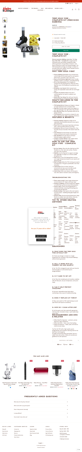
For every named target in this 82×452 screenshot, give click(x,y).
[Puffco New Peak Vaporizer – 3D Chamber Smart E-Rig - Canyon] (73, 388)
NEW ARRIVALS (49, 8)
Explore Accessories (59, 324)
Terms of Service (49, 431)
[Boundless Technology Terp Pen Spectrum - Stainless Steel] (26, 387)
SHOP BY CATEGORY (23, 8)
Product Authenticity (18, 435)
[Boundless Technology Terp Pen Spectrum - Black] (24, 387)
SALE (42, 8)
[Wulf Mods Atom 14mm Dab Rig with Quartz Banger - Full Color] (10, 387)
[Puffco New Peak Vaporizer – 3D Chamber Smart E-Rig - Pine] (71, 388)
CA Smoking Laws (49, 435)
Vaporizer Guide (33, 429)
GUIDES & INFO (59, 8)
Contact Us (16, 429)
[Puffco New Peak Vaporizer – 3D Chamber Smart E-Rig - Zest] (70, 388)
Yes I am (41, 239)
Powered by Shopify (41, 447)
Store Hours (16, 437)
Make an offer (66, 51)
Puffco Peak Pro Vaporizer (60, 320)
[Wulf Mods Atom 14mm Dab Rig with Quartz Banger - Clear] (8, 387)
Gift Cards (4, 435)
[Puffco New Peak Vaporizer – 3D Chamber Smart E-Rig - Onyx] (76, 388)
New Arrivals (5, 431)
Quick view (9, 380)
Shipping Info (17, 431)
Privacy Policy (49, 429)
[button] (66, 26)
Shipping (54, 28)
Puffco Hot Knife (58, 323)
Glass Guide (32, 431)
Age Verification (49, 433)
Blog (31, 435)
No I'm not (41, 236)
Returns (16, 433)
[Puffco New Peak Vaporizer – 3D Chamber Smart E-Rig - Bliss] (74, 388)
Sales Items (4, 433)
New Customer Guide (34, 433)
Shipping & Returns (65, 340)
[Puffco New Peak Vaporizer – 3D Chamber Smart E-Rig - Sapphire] (68, 388)
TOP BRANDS (34, 8)
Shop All (4, 429)
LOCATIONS (40, 10)
